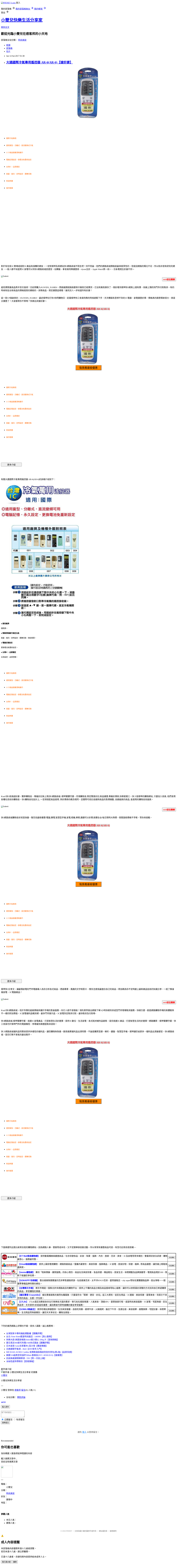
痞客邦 (18, 1390)
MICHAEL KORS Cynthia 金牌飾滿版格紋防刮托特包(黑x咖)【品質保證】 (39, 1352)
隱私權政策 (103, 1531)
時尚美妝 (22, 40)
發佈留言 (5, 1423)
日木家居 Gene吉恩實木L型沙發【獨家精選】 (27, 1346)
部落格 (9, 48)
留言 (23, 1390)
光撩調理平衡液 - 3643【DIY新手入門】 (24, 1349)
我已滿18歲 (6, 1562)
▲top (3, 1402)
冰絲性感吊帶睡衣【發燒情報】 (20, 1361)
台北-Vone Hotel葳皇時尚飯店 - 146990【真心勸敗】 (29, 1336)
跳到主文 (5, 27)
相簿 (8, 45)
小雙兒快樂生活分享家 (22, 20)
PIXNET (69, 1531)
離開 (15, 1562)
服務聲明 (113, 1531)
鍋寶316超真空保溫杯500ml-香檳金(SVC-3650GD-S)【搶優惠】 (34, 1355)
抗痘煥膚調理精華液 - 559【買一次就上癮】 (26, 1358)
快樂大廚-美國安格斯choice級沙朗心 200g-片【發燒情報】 (32, 1340)
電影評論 (21, 1397)
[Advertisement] (88, 241)
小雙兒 (4, 1375)
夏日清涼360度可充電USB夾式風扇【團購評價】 (28, 1343)
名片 (8, 51)
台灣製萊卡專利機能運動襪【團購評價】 (25, 1333)
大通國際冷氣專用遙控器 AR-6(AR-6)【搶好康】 (39, 62)
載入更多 (5, 1407)
